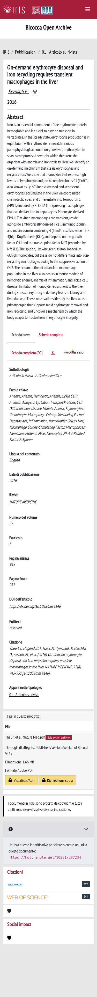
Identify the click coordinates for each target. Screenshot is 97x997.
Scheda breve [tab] (21, 334)
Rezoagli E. (18, 91)
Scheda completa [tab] (51, 334)
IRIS (6, 52)
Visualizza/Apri (23, 780)
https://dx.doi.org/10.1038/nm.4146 (35, 606)
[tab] (53, 353)
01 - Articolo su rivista (59, 52)
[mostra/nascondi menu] (87, 9)
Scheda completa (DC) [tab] (26, 352)
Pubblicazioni (25, 52)
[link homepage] (16, 9)
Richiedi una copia (59, 780)
